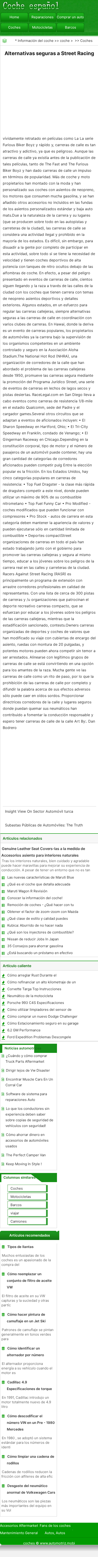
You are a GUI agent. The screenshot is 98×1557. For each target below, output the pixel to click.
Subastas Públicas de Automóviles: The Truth (44, 825)
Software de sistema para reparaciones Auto (26, 1097)
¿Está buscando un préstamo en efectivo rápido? (40, 954)
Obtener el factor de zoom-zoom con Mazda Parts (42, 912)
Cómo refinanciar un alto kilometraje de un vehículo (41, 983)
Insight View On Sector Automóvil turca (39, 811)
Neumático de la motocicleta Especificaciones (30, 997)
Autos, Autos (55, 1533)
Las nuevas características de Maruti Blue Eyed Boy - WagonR (40, 878)
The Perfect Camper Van (26, 1155)
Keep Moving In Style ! (24, 1164)
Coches (14, 27)
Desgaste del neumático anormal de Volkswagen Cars (31, 1489)
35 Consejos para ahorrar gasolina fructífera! (35, 947)
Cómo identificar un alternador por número (25, 1351)
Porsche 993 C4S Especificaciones (35, 1002)
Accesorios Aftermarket (19, 1525)
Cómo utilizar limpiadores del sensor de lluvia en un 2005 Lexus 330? (39, 1010)
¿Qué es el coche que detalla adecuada (38, 884)
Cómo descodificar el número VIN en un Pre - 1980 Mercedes (31, 1422)
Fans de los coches (55, 1525)
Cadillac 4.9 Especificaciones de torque (29, 1385)
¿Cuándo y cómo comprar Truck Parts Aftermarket (26, 1059)
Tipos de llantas (20, 1247)
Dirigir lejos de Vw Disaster (28, 1070)
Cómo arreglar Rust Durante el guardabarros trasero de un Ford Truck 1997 (42, 976)
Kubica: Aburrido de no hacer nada (35, 925)
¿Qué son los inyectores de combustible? (40, 932)
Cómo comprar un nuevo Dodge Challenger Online (42, 1017)
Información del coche (36, 40)
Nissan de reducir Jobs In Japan (33, 939)
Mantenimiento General (19, 1533)
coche (65, 40)
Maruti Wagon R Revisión (27, 891)
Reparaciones (42, 17)
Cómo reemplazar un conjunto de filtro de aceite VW (29, 1280)
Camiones (18, 1221)
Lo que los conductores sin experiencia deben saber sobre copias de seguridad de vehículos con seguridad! (29, 1117)
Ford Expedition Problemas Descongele (39, 1037)
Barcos (70, 27)
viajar (14, 1213)
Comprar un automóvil (70, 17)
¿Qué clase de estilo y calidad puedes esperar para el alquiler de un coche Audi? (41, 919)
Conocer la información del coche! (34, 898)
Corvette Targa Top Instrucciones (34, 989)
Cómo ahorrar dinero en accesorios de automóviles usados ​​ (27, 1140)
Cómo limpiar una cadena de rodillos (30, 1459)
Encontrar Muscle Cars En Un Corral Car (29, 1082)
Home (14, 17)
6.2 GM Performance (24, 1030)
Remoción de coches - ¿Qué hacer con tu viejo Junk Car (40, 906)
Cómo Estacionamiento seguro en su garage (43, 1023)
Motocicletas (42, 27)
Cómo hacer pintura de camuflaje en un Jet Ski (26, 1317)
